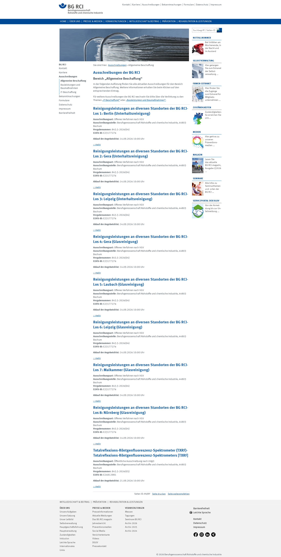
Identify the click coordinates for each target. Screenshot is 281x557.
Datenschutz (202, 5)
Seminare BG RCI (133, 519)
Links (62, 550)
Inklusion (64, 539)
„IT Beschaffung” (111, 100)
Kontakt (126, 5)
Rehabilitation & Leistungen (195, 21)
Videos (95, 539)
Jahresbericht (99, 523)
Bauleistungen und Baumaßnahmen (70, 87)
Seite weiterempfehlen (179, 494)
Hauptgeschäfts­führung (71, 527)
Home (63, 21)
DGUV (95, 542)
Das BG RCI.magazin (102, 519)
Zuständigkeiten (202, 107)
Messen (129, 512)
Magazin (197, 155)
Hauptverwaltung (68, 531)
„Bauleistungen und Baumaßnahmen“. (146, 100)
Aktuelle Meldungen (102, 516)
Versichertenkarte (101, 535)
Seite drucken (159, 494)
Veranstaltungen (115, 21)
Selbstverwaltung (203, 61)
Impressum (215, 5)
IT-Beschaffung (68, 92)
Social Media (98, 531)
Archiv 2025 (131, 527)
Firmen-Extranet (202, 84)
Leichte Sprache (67, 542)
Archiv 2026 (131, 523)
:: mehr (97, 145)
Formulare (189, 5)
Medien (197, 132)
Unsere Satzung (67, 516)
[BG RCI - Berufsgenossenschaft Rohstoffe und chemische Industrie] (81, 13)
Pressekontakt (99, 546)
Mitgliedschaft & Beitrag (144, 21)
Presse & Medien (92, 21)
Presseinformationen (102, 512)
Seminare (198, 178)
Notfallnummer (202, 38)
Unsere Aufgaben (68, 512)
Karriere (136, 5)
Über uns (74, 21)
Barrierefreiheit (67, 113)
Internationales (67, 546)
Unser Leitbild (66, 519)
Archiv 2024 (131, 531)
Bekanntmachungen (171, 5)
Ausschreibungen (151, 5)
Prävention (169, 21)
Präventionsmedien (102, 527)
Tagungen (129, 516)
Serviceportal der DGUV (206, 201)
